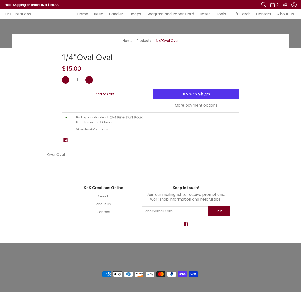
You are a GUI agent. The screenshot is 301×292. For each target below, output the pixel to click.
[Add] (89, 80)
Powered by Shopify (150, 266)
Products (144, 40)
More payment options (196, 105)
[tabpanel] (150, 153)
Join (219, 211)
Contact (104, 211)
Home (128, 40)
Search (103, 196)
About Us (103, 204)
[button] (278, 4)
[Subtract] (65, 80)
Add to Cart (105, 94)
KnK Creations (18, 14)
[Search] (264, 4)
